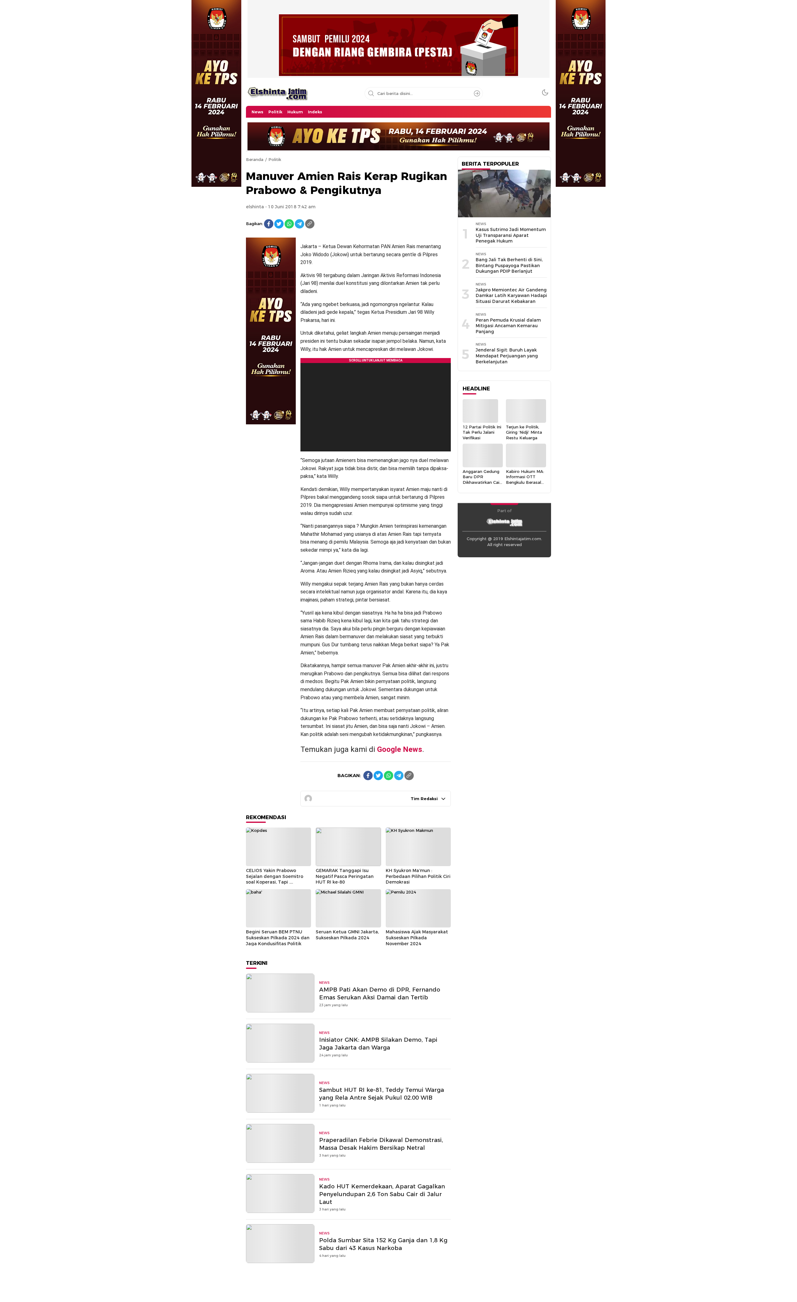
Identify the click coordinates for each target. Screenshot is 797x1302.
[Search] (477, 93)
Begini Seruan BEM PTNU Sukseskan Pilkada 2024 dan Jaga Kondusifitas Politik (277, 937)
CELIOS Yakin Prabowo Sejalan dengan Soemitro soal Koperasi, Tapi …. (274, 876)
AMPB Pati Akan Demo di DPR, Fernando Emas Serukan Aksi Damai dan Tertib (379, 993)
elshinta (255, 206)
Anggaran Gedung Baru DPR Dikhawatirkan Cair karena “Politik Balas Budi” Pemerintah (482, 485)
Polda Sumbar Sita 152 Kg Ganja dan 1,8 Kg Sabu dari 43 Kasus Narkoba (383, 1244)
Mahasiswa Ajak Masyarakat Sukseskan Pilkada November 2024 (417, 937)
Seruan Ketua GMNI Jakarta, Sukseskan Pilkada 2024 (347, 934)
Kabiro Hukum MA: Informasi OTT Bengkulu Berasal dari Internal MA (525, 479)
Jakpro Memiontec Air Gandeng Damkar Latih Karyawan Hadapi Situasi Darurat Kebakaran (511, 295)
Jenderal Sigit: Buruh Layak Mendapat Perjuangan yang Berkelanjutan (507, 355)
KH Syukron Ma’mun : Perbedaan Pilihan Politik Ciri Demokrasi (418, 876)
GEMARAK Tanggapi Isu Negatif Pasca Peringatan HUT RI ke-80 (345, 876)
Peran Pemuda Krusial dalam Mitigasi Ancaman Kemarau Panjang (508, 326)
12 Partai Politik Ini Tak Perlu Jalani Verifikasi (482, 432)
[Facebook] (268, 224)
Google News (399, 749)
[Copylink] (309, 224)
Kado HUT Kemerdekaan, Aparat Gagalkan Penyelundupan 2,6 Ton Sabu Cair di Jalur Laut (382, 1194)
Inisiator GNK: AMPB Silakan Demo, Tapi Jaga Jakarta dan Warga (378, 1043)
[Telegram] (299, 224)
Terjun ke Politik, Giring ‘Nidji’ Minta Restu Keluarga (524, 432)
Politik (274, 159)
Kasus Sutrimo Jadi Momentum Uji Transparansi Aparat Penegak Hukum (511, 235)
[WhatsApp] (289, 224)
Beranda (254, 159)
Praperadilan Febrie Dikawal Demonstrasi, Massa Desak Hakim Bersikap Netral (381, 1143)
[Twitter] (279, 224)
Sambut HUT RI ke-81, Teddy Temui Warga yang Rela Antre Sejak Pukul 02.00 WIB (381, 1093)
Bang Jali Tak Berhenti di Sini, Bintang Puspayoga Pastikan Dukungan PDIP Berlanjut (509, 265)
